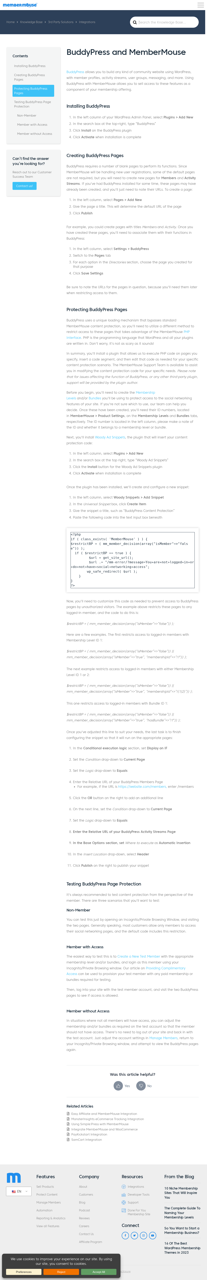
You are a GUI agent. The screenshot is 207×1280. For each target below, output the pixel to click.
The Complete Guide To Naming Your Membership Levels (182, 1212)
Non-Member (26, 115)
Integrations (136, 1187)
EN (18, 1191)
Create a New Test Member (138, 956)
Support (133, 1202)
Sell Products (45, 1187)
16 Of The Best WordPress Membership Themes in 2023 (182, 1247)
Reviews (84, 1218)
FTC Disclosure (121, 1271)
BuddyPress (75, 72)
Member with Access (32, 125)
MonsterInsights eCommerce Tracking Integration (107, 1119)
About (83, 1187)
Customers (86, 1194)
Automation (44, 1210)
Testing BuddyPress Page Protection (32, 104)
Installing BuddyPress (29, 66)
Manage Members (163, 1038)
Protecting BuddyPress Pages (30, 91)
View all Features (47, 1226)
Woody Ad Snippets (110, 437)
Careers (84, 1226)
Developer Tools (138, 1194)
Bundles (95, 398)
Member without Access (34, 134)
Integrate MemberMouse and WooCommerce (104, 1129)
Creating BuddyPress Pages (29, 77)
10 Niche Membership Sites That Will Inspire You (181, 1192)
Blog (82, 1202)
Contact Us (86, 1234)
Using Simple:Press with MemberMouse (100, 1124)
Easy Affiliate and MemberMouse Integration (104, 1114)
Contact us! (24, 186)
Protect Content (46, 1194)
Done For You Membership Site (139, 1212)
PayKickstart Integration (89, 1134)
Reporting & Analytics (50, 1218)
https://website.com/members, (142, 787)
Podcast (84, 1210)
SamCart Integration (86, 1140)
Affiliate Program (90, 1242)
